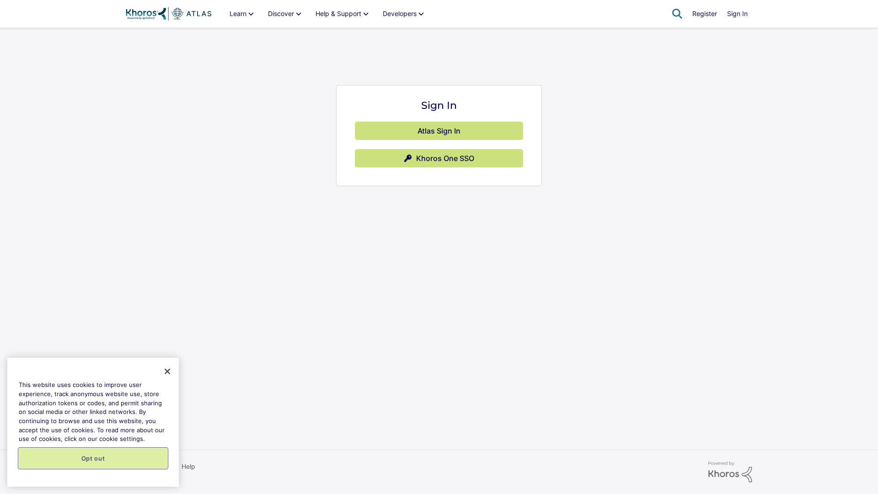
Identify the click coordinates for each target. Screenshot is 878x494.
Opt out (93, 458)
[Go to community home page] (168, 14)
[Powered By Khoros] (730, 472)
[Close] (167, 371)
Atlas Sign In (439, 130)
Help (188, 466)
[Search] (677, 13)
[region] (93, 422)
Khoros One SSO (445, 158)
